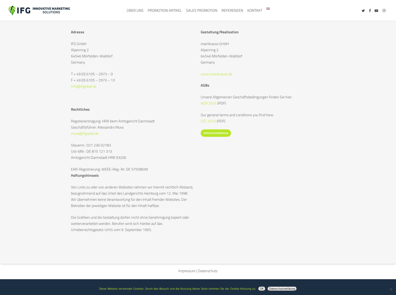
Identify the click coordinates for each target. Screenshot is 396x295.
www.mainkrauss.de (216, 74)
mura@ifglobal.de (84, 133)
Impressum (187, 271)
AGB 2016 (209, 103)
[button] (216, 133)
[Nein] (391, 289)
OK (262, 288)
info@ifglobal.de (83, 86)
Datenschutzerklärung (282, 288)
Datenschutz (208, 271)
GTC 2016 (209, 121)
